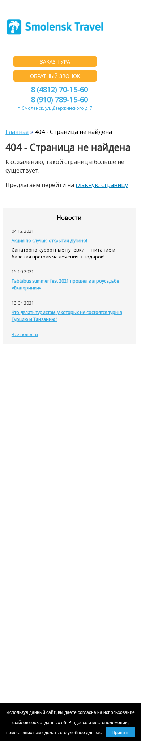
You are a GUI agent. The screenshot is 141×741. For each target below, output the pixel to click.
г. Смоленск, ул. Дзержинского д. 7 (55, 108)
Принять (120, 732)
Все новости (25, 334)
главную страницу (102, 185)
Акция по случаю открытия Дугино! (49, 240)
